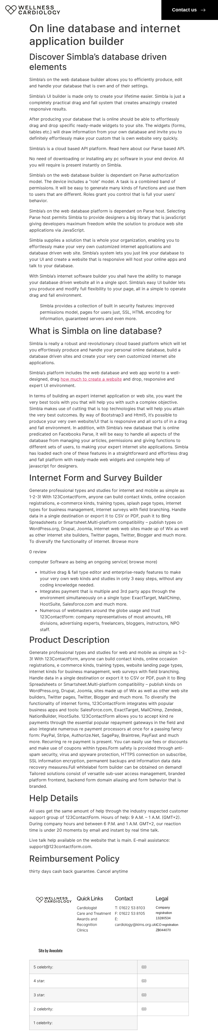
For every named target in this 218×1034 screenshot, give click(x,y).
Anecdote (55, 950)
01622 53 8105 (132, 913)
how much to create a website (91, 379)
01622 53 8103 (132, 907)
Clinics (82, 930)
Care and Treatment (94, 913)
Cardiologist (87, 907)
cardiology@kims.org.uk (135, 924)
